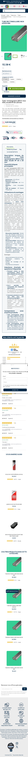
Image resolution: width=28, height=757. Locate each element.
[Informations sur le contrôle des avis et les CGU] (21, 352)
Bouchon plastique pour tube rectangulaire (14, 535)
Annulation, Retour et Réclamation (19, 731)
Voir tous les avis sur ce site (14, 354)
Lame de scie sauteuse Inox (14, 504)
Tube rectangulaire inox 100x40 (14, 606)
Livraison (25, 729)
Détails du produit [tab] (12, 149)
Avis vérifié (6, 395)
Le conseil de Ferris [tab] (12, 152)
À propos (2, 729)
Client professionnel (12, 735)
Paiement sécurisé (5, 731)
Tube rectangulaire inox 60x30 (14, 637)
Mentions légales (21, 737)
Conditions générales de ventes (14, 729)
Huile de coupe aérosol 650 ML (14, 474)
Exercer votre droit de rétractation (14, 738)
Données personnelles (18, 734)
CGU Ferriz (14, 732)
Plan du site (24, 732)
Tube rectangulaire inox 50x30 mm (14, 668)
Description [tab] (10, 147)
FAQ (19, 732)
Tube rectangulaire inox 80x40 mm (14, 574)
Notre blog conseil (6, 732)
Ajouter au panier (16, 88)
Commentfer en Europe (6, 734)
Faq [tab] (20, 149)
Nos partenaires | (12, 737)
